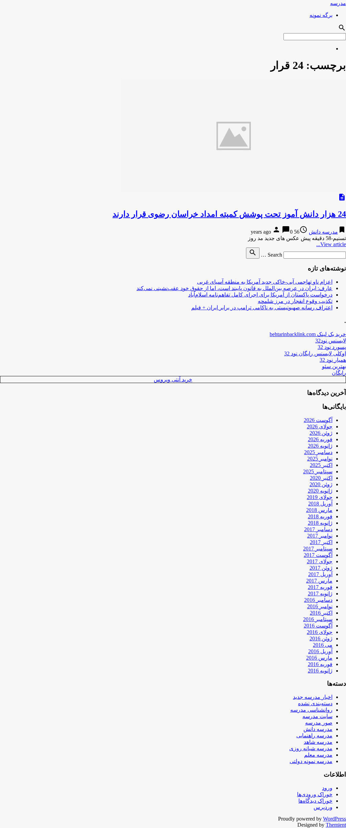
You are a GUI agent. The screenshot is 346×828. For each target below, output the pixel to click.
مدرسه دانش (323, 232)
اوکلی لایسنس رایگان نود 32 (315, 353)
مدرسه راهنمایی (314, 735)
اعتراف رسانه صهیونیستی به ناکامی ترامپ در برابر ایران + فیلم (261, 307)
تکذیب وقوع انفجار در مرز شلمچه (295, 301)
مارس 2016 (319, 658)
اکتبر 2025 (321, 465)
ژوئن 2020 (321, 484)
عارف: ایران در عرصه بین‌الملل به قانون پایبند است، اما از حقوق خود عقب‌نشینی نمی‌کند (234, 288)
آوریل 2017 (320, 574)
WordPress (334, 819)
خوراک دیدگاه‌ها (315, 801)
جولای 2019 (319, 497)
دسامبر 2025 (318, 452)
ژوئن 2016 (321, 638)
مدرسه (338, 3)
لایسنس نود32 (330, 341)
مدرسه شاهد (318, 742)
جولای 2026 (319, 426)
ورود (327, 788)
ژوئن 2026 (321, 433)
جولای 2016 (319, 632)
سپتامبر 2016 (317, 619)
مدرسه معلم (318, 755)
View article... (331, 244)
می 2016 (322, 645)
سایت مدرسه (317, 716)
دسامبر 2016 (318, 600)
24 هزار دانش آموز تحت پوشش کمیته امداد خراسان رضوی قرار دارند (229, 214)
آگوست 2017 (318, 555)
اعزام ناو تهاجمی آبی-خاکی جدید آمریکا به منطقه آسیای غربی (264, 282)
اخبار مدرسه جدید (312, 697)
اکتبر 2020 (321, 478)
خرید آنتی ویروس (173, 379)
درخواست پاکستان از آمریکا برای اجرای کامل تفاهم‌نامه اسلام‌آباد (260, 295)
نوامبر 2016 (319, 606)
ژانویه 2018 (320, 523)
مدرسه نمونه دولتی (311, 761)
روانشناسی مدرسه (311, 710)
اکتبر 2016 (321, 613)
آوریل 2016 (320, 651)
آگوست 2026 (318, 420)
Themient (336, 825)
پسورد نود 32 (332, 347)
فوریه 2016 (320, 664)
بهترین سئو (334, 366)
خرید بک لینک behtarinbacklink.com (308, 334)
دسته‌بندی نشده (315, 703)
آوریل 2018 (320, 503)
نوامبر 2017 (319, 536)
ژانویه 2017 (320, 593)
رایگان (339, 373)
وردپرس (323, 807)
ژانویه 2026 (320, 446)
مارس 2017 (319, 581)
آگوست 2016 (318, 626)
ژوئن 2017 (321, 568)
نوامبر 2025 (319, 459)
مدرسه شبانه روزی (310, 748)
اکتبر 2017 (321, 542)
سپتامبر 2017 (317, 548)
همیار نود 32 (333, 360)
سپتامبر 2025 (317, 471)
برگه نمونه (321, 15)
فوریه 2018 (320, 516)
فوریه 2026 (320, 439)
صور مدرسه (318, 723)
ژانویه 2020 (320, 491)
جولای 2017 (319, 561)
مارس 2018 (319, 510)
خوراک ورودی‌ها (314, 794)
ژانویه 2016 (320, 670)
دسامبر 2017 (318, 529)
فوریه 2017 (320, 587)
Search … (271, 255)
